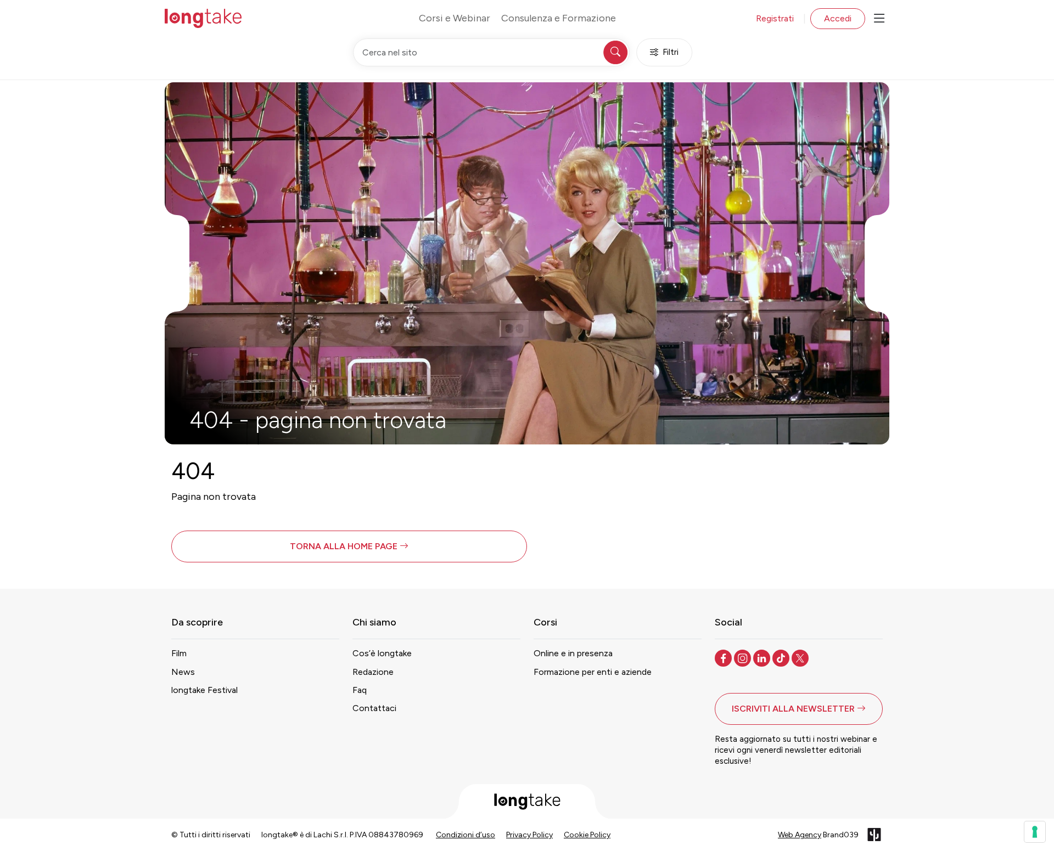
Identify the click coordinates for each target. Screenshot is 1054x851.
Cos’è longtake (382, 653)
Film (179, 653)
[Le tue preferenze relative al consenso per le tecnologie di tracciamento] (1034, 831)
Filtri (671, 52)
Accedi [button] (837, 18)
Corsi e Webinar (454, 18)
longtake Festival (204, 690)
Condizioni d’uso (465, 834)
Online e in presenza (573, 653)
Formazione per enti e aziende (593, 672)
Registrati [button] (775, 18)
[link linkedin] (762, 657)
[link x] (801, 657)
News (183, 672)
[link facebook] (724, 657)
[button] (349, 546)
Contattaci (374, 708)
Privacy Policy (529, 834)
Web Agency (799, 834)
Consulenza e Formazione (558, 18)
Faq (359, 690)
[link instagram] (743, 657)
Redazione (373, 672)
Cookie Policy (587, 834)
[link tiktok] (782, 657)
